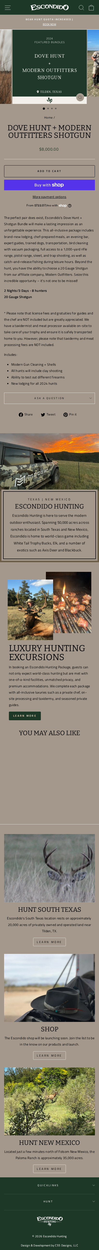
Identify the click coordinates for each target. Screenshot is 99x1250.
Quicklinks (48, 1185)
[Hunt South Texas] (49, 868)
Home (48, 117)
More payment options (50, 196)
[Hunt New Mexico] (49, 1101)
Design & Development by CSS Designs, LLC (49, 1245)
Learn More (25, 716)
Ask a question (49, 398)
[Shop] (49, 988)
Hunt (48, 1201)
